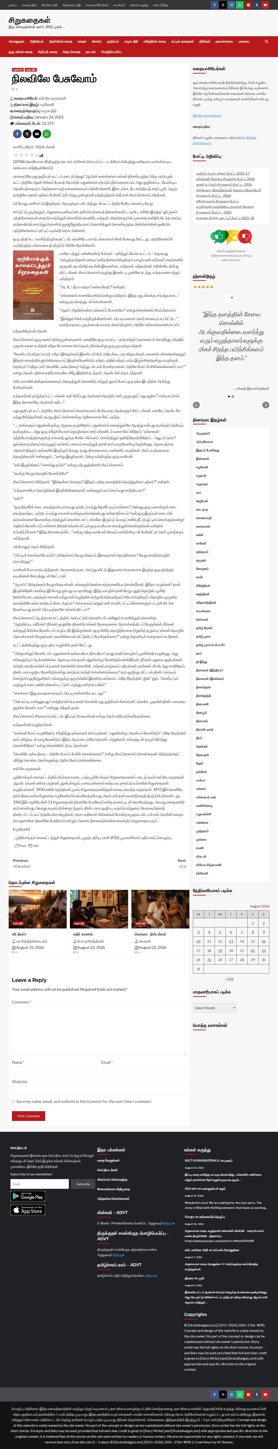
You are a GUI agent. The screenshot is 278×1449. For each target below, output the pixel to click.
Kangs (189, 1217)
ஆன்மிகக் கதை (60, 41)
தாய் (199, 653)
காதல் (82, 41)
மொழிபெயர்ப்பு (111, 52)
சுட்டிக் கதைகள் (182, 41)
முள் (201, 1278)
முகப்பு (13, 5)
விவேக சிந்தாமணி (209, 865)
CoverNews (203, 1442)
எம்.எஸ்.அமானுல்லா (226, 1250)
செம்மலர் (202, 619)
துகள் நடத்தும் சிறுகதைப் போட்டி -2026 (224, 184)
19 (220, 950)
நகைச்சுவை (224, 41)
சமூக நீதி (131, 41)
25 (209, 960)
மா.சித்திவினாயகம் (31, 941)
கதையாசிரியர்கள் (97, 5)
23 (264, 950)
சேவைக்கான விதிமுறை (113, 1189)
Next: (182, 863)
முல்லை (201, 839)
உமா (198, 492)
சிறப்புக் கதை (47, 52)
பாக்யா (200, 780)
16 (264, 941)
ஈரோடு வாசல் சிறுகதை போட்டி (217, 201)
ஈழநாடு (201, 475)
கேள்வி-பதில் (50, 5)
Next (265, 405)
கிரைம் (97, 41)
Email (107, 1062)
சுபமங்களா (203, 611)
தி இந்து (201, 662)
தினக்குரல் (203, 687)
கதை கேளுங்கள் (108, 1160)
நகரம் (229, 1160)
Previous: (21, 863)
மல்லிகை (202, 822)
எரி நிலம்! (19, 934)
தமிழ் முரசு (203, 636)
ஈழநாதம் (202, 484)
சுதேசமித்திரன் (206, 602)
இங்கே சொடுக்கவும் (207, 115)
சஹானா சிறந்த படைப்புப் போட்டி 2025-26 (225, 218)
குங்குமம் (202, 552)
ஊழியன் (202, 501)
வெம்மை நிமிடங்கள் (150, 934)
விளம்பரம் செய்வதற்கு (112, 1179)
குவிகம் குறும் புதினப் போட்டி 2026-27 (223, 173)
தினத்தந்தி (203, 695)
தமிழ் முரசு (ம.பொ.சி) (210, 645)
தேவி (199, 763)
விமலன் (145, 941)
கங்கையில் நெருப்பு (212, 1217)
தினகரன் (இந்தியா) (209, 670)
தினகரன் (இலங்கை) (210, 678)
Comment (21, 1002)
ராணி (200, 848)
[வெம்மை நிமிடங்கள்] (160, 909)
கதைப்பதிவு (29, 5)
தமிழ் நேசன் (204, 628)
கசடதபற (202, 509)
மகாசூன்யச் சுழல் (213, 1188)
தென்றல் (202, 746)
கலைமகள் (203, 526)
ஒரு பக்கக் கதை (21, 52)
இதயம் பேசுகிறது (207, 450)
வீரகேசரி (202, 873)
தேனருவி (202, 755)
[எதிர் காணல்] (99, 909)
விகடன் (201, 856)
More (168, 1223)
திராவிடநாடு (204, 729)
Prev (196, 405)
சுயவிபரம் (119, 5)
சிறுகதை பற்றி (72, 5)
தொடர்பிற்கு (160, 5)
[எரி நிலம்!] (38, 909)
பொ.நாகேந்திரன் (90, 941)
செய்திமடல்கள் (107, 1170)
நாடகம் (91, 52)
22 (253, 950)
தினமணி (202, 704)
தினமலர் (202, 721)
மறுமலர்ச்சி (203, 814)
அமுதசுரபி (203, 433)
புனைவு (243, 41)
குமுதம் (201, 560)
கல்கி (199, 535)
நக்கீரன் (201, 772)
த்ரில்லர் (204, 41)
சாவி (199, 577)
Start (229, 396)
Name (18, 1062)
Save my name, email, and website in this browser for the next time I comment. (84, 1101)
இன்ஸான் (202, 458)
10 (198, 941)
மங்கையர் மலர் (206, 797)
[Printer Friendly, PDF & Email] (26, 846)
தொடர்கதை (71, 52)
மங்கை (201, 788)
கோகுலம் (202, 568)
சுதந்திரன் (203, 594)
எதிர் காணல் (83, 934)
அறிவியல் (37, 41)
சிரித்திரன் (203, 585)
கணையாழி (204, 518)
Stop (233, 396)
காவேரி (201, 543)
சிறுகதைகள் (30, 20)
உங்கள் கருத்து (139, 5)
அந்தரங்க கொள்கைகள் (113, 1198)
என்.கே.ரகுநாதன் (52, 98)
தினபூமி (201, 712)
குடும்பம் (113, 41)
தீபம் (199, 738)
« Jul (230, 978)
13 (231, 941)
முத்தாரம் (202, 831)
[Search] (266, 41)
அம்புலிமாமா (204, 442)
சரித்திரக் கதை (155, 41)
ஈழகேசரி (17, 69)
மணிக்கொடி (204, 805)
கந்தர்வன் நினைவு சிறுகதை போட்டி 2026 (225, 179)
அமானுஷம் (16, 41)
